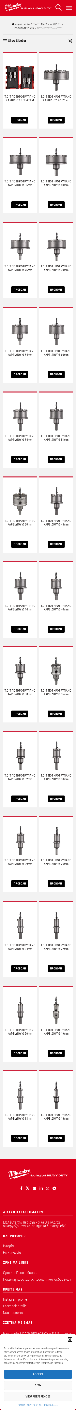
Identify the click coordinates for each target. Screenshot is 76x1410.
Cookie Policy (24, 1405)
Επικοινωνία (12, 1252)
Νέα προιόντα (13, 1313)
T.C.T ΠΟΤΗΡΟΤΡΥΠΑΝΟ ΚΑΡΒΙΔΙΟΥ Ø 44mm (19, 607)
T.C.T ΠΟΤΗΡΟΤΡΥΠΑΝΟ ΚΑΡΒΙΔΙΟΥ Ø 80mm (56, 183)
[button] (70, 1340)
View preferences (38, 1396)
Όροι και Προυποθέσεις (20, 1273)
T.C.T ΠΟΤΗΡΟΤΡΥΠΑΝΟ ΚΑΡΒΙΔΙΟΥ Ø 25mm (56, 862)
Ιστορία (8, 1246)
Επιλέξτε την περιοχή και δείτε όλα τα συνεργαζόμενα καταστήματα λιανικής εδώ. (35, 1224)
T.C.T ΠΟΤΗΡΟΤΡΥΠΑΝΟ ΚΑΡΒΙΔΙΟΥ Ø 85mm (19, 183)
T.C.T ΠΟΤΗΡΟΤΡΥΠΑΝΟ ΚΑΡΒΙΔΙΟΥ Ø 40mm (56, 607)
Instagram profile (15, 1299)
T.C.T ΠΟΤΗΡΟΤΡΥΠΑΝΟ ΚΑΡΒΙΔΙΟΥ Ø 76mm (19, 268)
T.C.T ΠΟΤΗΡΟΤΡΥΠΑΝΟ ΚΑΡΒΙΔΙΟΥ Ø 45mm (56, 522)
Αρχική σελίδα (22, 24)
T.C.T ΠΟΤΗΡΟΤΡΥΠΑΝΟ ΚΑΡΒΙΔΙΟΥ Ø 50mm (19, 522)
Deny (37, 1385)
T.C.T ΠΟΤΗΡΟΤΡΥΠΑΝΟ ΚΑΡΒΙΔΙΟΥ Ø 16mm (56, 1116)
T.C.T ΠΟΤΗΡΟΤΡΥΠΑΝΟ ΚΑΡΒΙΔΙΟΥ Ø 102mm (56, 98)
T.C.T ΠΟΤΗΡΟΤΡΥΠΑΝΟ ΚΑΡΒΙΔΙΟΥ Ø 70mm (56, 268)
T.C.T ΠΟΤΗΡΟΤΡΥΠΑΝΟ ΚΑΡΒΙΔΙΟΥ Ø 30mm (56, 777)
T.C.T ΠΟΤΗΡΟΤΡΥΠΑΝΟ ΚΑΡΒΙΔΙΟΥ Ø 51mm (56, 438)
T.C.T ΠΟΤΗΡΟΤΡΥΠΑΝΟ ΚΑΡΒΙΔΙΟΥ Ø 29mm (19, 862)
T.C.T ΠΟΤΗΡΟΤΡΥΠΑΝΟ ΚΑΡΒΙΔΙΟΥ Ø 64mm (19, 353)
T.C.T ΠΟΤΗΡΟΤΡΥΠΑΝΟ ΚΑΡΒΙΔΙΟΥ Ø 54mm (19, 438)
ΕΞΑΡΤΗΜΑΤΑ (40, 24)
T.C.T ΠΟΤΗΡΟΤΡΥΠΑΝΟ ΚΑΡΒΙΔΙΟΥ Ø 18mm (19, 1116)
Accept (38, 1374)
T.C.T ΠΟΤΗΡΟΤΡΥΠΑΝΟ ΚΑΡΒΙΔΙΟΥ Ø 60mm (56, 353)
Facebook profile (15, 1306)
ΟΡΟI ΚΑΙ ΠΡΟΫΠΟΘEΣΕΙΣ (45, 1405)
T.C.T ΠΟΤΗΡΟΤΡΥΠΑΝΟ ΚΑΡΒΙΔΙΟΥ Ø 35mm (56, 692)
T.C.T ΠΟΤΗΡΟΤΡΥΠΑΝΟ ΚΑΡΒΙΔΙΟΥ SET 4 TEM (19, 98)
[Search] (58, 7)
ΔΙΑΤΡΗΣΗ (55, 24)
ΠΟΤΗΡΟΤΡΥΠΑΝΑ (24, 28)
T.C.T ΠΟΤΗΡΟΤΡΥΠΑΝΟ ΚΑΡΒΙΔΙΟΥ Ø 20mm (19, 1031)
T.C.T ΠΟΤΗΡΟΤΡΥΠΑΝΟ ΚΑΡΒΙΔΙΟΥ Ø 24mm (19, 947)
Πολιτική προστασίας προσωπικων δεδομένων (37, 1279)
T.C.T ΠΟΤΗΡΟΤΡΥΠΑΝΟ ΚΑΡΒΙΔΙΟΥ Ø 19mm (56, 1031)
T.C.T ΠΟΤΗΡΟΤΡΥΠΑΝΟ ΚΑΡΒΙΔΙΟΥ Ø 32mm (19, 777)
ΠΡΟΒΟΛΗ (20, 119)
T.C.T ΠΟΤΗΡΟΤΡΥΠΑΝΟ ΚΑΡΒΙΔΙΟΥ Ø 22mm (56, 947)
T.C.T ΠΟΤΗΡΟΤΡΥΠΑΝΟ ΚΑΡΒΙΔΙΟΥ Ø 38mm (19, 692)
